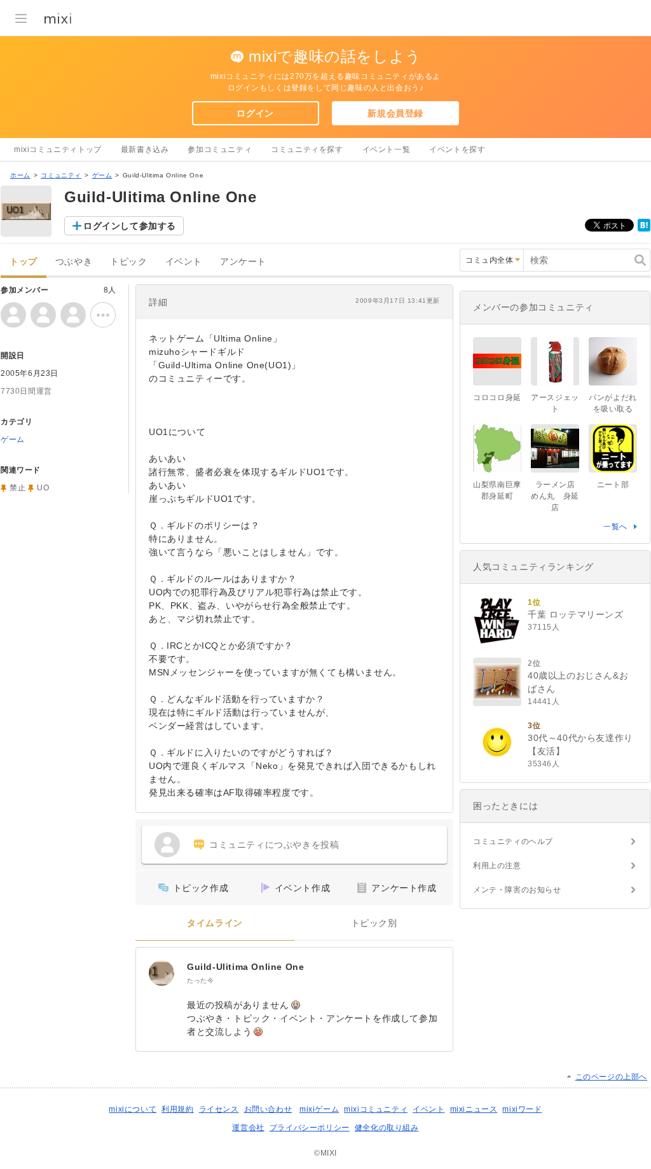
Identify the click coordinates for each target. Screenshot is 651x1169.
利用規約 (177, 1109)
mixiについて (132, 1109)
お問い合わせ (268, 1109)
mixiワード (522, 1109)
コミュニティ (61, 175)
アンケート (243, 261)
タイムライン (215, 923)
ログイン (254, 113)
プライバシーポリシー (310, 1127)
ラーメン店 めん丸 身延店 (557, 496)
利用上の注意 (497, 865)
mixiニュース (474, 1109)
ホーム (20, 175)
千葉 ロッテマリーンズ (576, 614)
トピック (128, 261)
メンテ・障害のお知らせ (517, 889)
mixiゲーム (319, 1109)
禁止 (17, 487)
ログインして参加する (129, 226)
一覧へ (615, 526)
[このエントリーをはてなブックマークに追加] (644, 229)
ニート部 (613, 484)
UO (43, 487)
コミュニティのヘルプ (513, 841)
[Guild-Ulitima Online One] (161, 973)
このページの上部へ (611, 1076)
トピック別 (374, 923)
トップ (24, 261)
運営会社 (248, 1127)
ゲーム (102, 175)
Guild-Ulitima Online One (245, 967)
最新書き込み (145, 149)
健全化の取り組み (387, 1127)
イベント (183, 261)
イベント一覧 (386, 149)
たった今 (200, 980)
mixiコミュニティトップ (58, 149)
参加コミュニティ (220, 149)
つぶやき (73, 261)
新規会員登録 (395, 113)
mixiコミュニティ (376, 1109)
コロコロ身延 (497, 397)
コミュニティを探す (307, 149)
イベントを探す (457, 149)
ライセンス (219, 1109)
